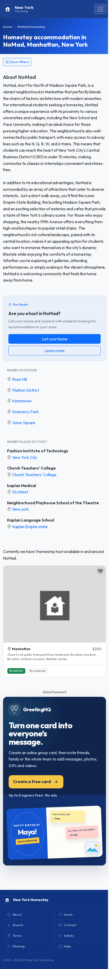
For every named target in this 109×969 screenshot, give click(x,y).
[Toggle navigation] (100, 9)
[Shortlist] (100, 571)
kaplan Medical (21, 485)
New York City (24, 457)
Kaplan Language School (30, 520)
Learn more (54, 350)
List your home (54, 338)
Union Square (23, 422)
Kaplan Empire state (30, 526)
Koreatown (22, 400)
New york (20, 509)
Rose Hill (19, 379)
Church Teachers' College (31, 468)
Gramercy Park (25, 411)
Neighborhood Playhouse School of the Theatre (53, 502)
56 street (20, 491)
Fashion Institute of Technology (37, 450)
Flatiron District (25, 390)
